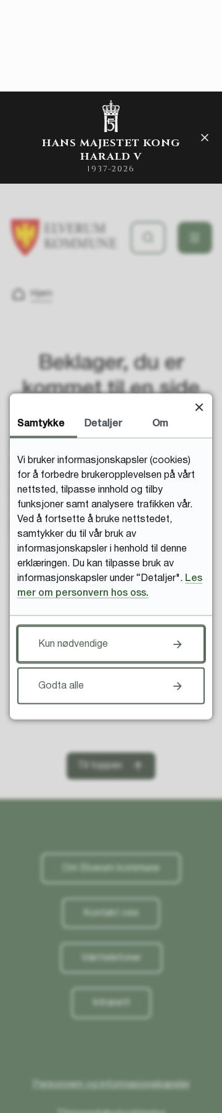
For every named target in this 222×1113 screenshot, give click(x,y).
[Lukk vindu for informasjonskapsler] (199, 407)
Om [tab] (160, 424)
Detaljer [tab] (103, 424)
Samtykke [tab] (41, 424)
